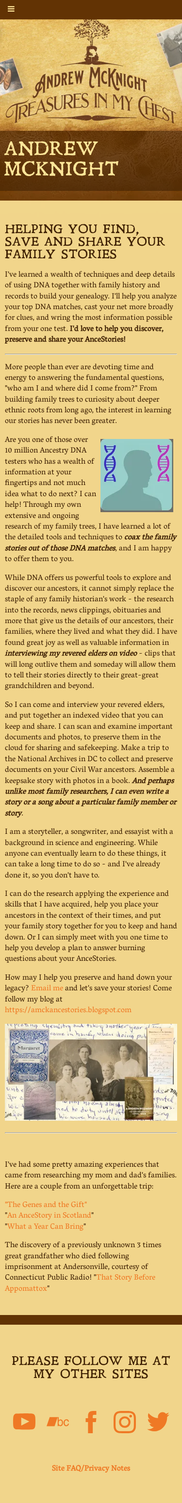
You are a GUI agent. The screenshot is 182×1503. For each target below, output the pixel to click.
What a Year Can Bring (45, 1227)
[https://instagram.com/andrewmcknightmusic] (125, 1424)
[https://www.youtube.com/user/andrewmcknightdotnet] (24, 1424)
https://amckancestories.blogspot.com (68, 1010)
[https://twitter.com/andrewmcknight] (158, 1424)
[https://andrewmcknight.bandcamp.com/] (58, 1424)
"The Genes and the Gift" (46, 1205)
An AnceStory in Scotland (49, 1216)
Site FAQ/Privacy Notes (91, 1469)
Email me (47, 989)
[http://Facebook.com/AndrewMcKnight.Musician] (91, 1424)
